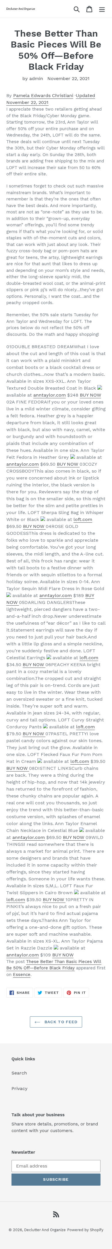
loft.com (83, 519)
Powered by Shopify (85, 1230)
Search (19, 1073)
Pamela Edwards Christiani (43, 95)
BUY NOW (90, 395)
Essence (21, 974)
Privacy (19, 1088)
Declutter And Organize (45, 1230)
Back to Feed (60, 1021)
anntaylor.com (49, 395)
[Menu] (102, 8)
